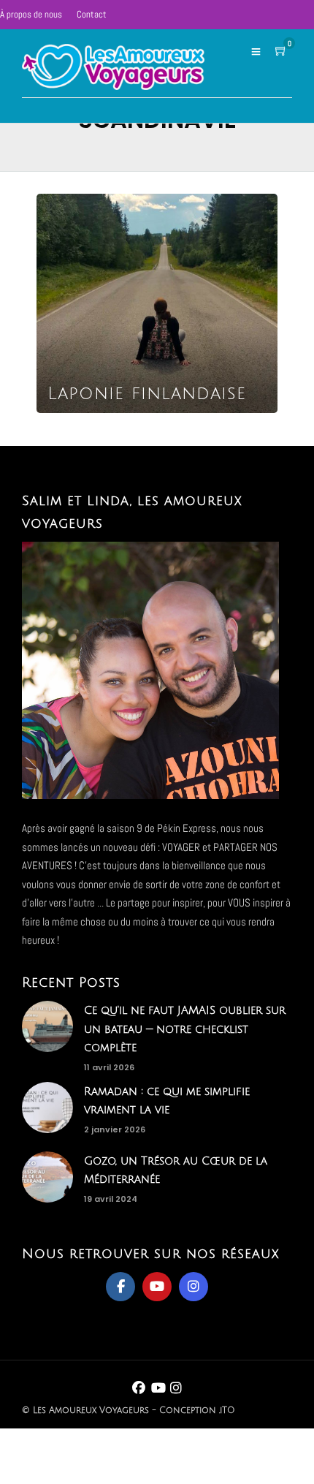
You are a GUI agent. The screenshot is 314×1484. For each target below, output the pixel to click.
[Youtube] (157, 1286)
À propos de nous (31, 14)
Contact (92, 14)
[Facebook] (120, 1286)
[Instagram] (193, 1286)
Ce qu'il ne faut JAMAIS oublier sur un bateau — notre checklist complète (185, 1028)
